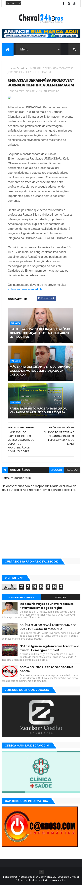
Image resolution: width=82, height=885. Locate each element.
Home (11, 68)
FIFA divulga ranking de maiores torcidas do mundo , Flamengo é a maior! (49, 648)
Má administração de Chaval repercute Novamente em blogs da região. (46, 606)
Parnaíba (22, 68)
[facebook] (63, 3)
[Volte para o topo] (41, 872)
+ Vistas (60, 597)
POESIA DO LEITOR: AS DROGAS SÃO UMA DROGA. (46, 669)
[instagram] (69, 3)
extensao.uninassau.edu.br (25, 289)
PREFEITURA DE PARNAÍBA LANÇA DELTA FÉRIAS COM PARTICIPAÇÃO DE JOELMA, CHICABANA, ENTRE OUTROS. (40, 333)
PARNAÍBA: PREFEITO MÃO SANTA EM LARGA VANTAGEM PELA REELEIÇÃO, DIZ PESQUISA (38, 410)
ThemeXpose (26, 876)
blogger (56, 470)
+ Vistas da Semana (21, 597)
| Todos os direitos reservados (46, 880)
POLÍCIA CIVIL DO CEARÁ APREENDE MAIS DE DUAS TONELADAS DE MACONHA (48, 627)
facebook (72, 470)
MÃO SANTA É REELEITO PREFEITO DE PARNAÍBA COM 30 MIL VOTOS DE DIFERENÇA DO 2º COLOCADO (40, 371)
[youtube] (74, 3)
